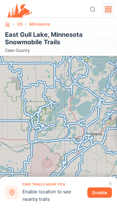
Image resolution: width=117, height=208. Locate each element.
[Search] (93, 9)
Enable (99, 192)
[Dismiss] (110, 183)
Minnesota (39, 24)
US (19, 24)
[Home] (7, 24)
